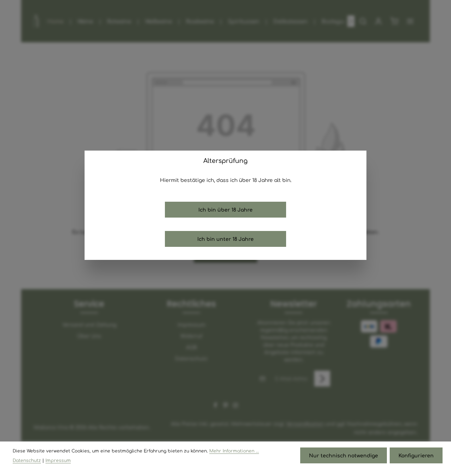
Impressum (58, 460)
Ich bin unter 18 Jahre (225, 239)
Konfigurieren (416, 455)
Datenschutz (27, 460)
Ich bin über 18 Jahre (225, 209)
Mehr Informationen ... (234, 450)
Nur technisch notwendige (343, 455)
